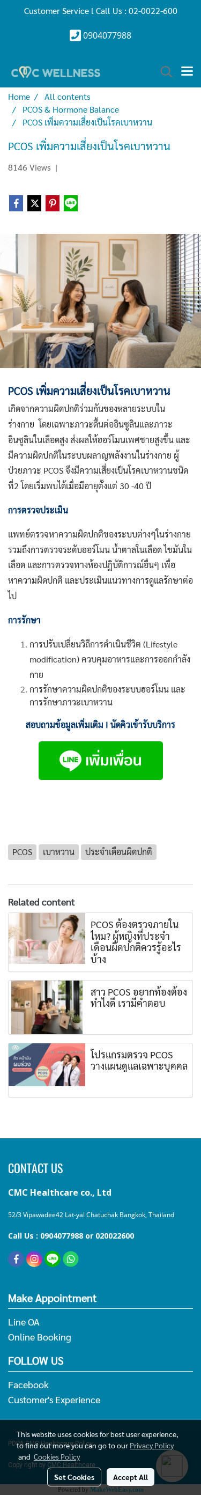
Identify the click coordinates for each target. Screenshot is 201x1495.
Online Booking (39, 1336)
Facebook (28, 1384)
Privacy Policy (152, 1445)
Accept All (130, 1477)
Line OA (24, 1321)
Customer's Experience (54, 1399)
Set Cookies (74, 1477)
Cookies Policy (57, 1456)
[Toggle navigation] (187, 72)
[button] (163, 72)
